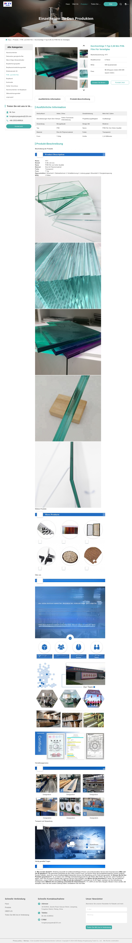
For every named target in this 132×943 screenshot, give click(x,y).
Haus (68, 4)
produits (84, 4)
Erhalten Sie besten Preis (100, 82)
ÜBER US (8, 911)
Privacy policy (17, 941)
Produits (15, 40)
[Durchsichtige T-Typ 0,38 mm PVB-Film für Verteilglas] (56, 68)
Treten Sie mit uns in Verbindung (17, 915)
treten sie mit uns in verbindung (96, 4)
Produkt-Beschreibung (80, 99)
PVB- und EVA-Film (26, 40)
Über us (75, 4)
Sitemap (26, 941)
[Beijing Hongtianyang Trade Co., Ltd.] (7, 4)
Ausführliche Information (49, 99)
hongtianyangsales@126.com (20, 116)
